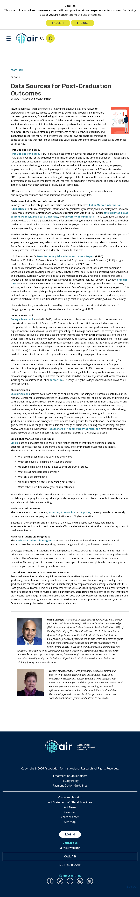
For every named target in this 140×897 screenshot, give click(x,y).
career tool (56, 380)
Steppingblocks (20, 393)
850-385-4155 (70, 856)
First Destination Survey (25, 153)
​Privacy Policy (70, 781)
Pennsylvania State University (39, 216)
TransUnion (68, 512)
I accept (58, 23)
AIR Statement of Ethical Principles (70, 802)
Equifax (85, 512)
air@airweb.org (70, 848)
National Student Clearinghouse (35, 540)
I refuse (82, 23)
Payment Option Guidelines (70, 785)
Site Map (70, 822)
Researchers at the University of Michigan (74, 428)
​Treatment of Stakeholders (70, 776)
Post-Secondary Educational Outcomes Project (65, 256)
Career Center (70, 817)
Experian (54, 512)
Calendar (70, 812)
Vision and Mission (70, 797)
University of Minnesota (79, 216)
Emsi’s (14, 442)
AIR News (70, 807)
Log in (70, 834)
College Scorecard (22, 319)
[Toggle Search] (42, 38)
